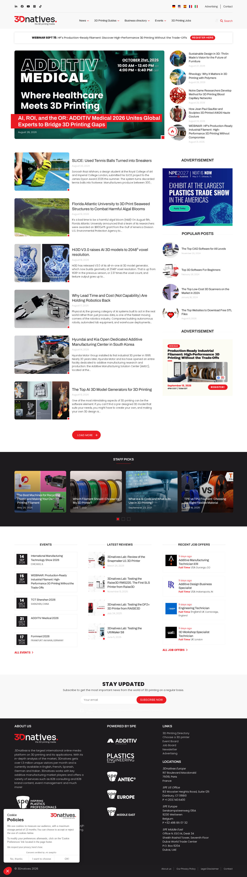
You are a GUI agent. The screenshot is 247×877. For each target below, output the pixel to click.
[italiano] (196, 6)
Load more (85, 435)
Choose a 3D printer (176, 737)
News (82, 20)
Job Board (169, 745)
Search (228, 20)
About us (166, 868)
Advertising (211, 6)
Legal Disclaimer (210, 868)
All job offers (174, 650)
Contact (228, 6)
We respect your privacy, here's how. (25, 847)
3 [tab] (128, 519)
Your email (91, 700)
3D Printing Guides (105, 20)
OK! (67, 858)
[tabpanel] (40, 492)
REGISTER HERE (203, 37)
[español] (185, 6)
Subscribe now (151, 699)
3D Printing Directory (176, 733)
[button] (7, 871)
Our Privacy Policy (186, 868)
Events (159, 20)
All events (22, 652)
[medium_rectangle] (198, 367)
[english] (179, 6)
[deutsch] (173, 6)
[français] (190, 6)
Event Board (170, 741)
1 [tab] (118, 519)
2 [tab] (123, 519)
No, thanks (16, 858)
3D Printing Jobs (181, 20)
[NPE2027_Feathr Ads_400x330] (198, 197)
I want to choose (41, 858)
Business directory (136, 20)
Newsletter (170, 749)
